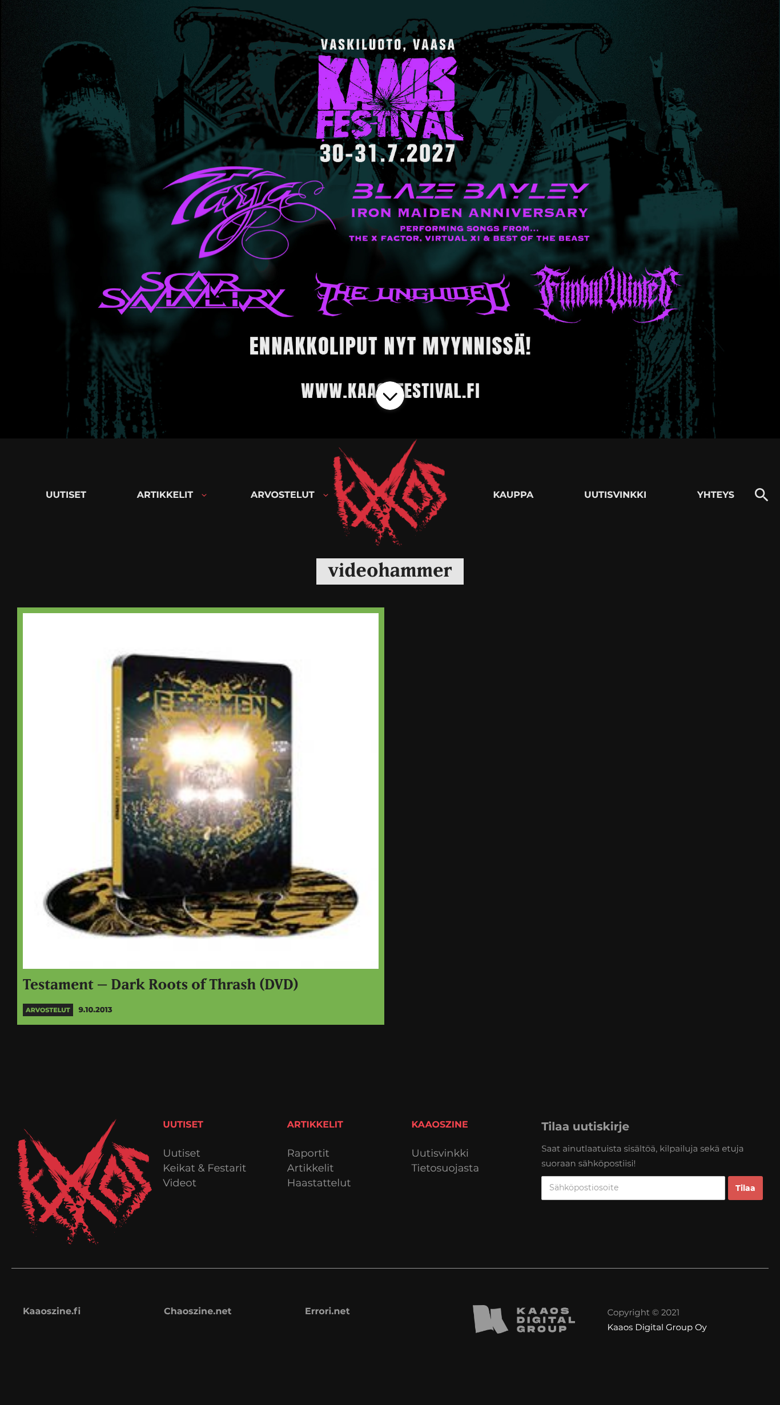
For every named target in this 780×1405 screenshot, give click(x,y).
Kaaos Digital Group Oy (657, 1327)
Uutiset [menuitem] (66, 495)
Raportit (308, 1154)
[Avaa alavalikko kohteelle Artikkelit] (204, 495)
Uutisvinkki (440, 1154)
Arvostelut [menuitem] (283, 495)
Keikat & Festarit (204, 1168)
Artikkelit (310, 1168)
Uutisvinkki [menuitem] (615, 495)
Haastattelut (319, 1183)
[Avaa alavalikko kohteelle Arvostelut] (325, 495)
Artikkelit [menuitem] (165, 495)
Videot (179, 1183)
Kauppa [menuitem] (513, 495)
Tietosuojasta (446, 1168)
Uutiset (181, 1154)
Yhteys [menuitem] (715, 495)
